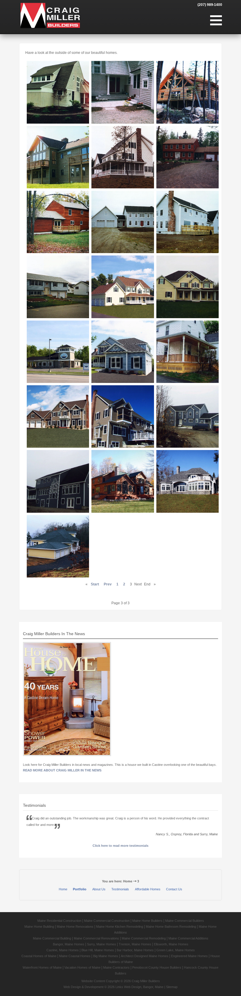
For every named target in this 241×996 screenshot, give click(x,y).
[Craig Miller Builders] (50, 15)
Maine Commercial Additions (188, 938)
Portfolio (79, 889)
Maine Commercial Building (52, 938)
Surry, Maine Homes (101, 944)
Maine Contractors (116, 967)
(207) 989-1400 (210, 5)
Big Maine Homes (105, 956)
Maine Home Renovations (75, 926)
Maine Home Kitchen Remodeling (119, 926)
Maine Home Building (39, 926)
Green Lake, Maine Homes (175, 950)
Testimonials (120, 889)
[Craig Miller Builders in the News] (67, 700)
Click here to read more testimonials (120, 845)
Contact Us (174, 889)
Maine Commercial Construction (107, 920)
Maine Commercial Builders (184, 920)
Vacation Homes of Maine (82, 967)
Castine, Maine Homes (62, 950)
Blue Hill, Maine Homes (97, 950)
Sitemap (172, 987)
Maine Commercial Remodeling (144, 938)
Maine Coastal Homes (75, 956)
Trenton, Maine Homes (135, 944)
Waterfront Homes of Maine (42, 967)
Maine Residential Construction (59, 920)
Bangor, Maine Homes (68, 944)
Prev (108, 584)
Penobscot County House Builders (156, 967)
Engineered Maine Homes (189, 956)
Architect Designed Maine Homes (144, 956)
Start (95, 584)
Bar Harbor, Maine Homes (135, 950)
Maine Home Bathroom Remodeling (171, 926)
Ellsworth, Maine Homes (171, 944)
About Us (99, 889)
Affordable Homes (147, 889)
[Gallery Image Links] (58, 92)
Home (63, 889)
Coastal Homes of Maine (38, 956)
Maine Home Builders (147, 920)
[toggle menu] (216, 20)
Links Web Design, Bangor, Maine (140, 987)
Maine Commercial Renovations (96, 938)
